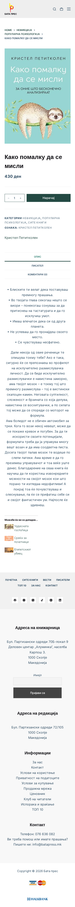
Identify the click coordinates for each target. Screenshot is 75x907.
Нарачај (49, 198)
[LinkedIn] (60, 600)
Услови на (28, 773)
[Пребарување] (54, 9)
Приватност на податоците (37, 778)
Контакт (52, 585)
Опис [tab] (37, 256)
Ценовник (37, 794)
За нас (36, 585)
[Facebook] (15, 600)
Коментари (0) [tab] (37, 274)
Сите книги (37, 222)
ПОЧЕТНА (11, 579)
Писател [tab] (37, 265)
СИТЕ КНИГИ (30, 579)
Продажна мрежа (38, 788)
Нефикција (32, 218)
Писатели (63, 579)
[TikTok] (42, 600)
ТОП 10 (22, 585)
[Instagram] (24, 600)
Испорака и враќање (37, 804)
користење (46, 773)
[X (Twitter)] (33, 600)
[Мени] (69, 9)
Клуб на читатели (37, 799)
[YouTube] (51, 600)
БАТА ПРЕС (11, 14)
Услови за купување (38, 783)
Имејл (37, 675)
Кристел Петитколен (35, 227)
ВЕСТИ (47, 579)
